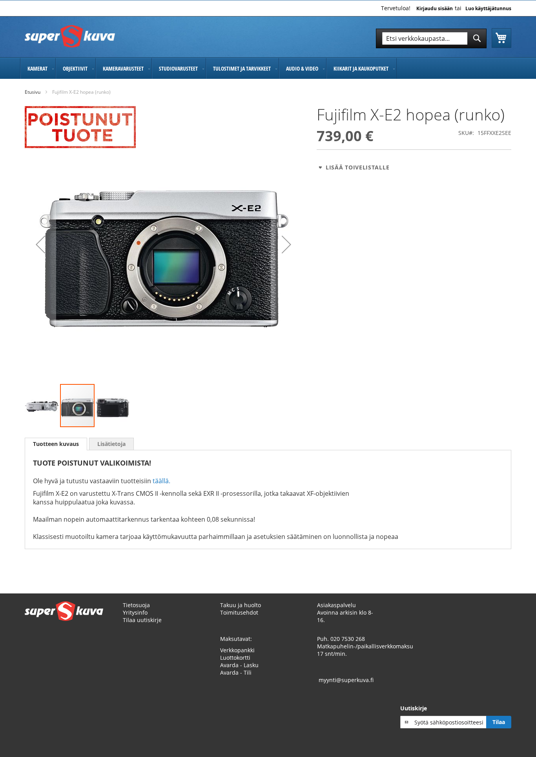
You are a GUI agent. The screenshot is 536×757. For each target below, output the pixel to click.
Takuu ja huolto (240, 605)
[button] (40, 244)
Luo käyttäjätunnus (488, 8)
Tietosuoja (136, 605)
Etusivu (32, 92)
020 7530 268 (347, 638)
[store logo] (70, 36)
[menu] (268, 68)
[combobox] (431, 38)
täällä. (161, 481)
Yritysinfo (135, 612)
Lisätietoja (111, 444)
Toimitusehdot (239, 612)
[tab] (56, 444)
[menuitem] (37, 68)
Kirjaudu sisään (434, 8)
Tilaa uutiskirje (142, 620)
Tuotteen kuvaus (56, 444)
